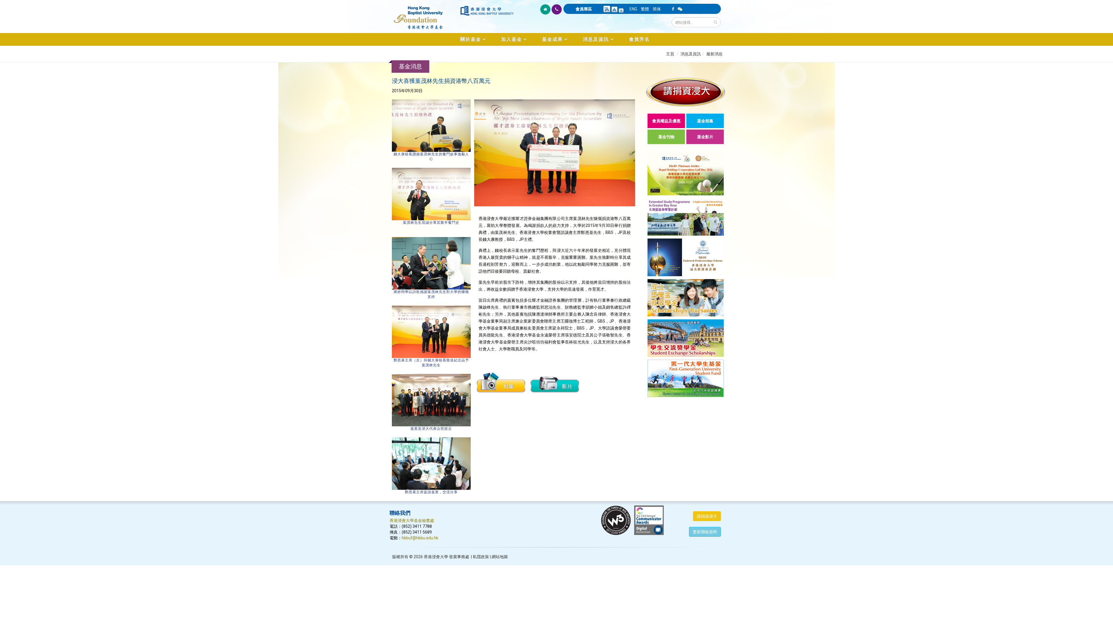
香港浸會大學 (436, 556)
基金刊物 (666, 136)
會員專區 (584, 9)
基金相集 (705, 121)
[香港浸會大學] (487, 11)
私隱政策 (481, 556)
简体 (657, 9)
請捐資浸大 (707, 516)
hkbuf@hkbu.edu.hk (420, 538)
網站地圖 (500, 556)
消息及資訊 (596, 39)
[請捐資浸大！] (685, 91)
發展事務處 (459, 556)
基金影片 (705, 136)
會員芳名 (639, 39)
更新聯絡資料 (705, 531)
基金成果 (552, 39)
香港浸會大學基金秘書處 (412, 520)
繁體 (645, 9)
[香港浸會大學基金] (424, 14)
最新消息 (714, 54)
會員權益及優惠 (666, 121)
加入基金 (511, 39)
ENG (633, 9)
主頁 (670, 54)
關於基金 (470, 39)
